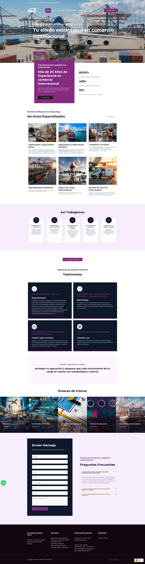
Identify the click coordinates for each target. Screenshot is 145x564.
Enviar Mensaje (39, 509)
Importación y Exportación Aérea (59, 538)
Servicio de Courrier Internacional (59, 547)
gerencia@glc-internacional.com (82, 550)
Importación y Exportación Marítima (60, 540)
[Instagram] (113, 3)
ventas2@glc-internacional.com (86, 548)
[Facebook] (110, 3)
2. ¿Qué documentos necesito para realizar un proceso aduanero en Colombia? (96, 489)
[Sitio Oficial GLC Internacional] (32, 10)
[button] (111, 10)
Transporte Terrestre (56, 541)
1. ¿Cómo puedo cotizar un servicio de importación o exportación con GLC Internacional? (95, 472)
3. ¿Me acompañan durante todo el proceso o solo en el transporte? (96, 494)
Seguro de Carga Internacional (58, 545)
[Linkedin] (117, 3)
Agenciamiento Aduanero (57, 543)
